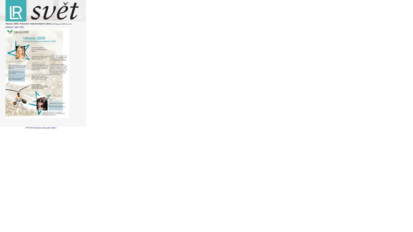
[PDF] (21, 27)
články (54, 128)
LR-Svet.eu (37, 128)
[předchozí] (9, 27)
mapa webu (46, 128)
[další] (16, 27)
